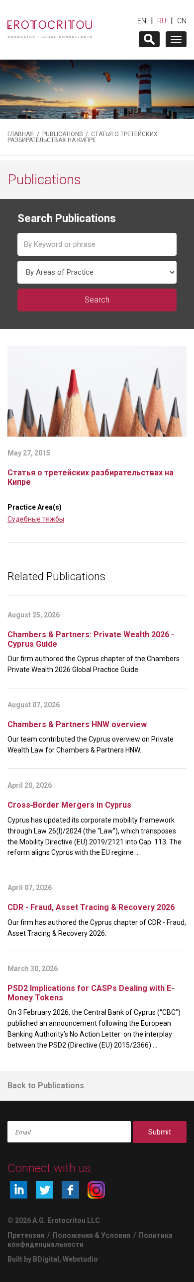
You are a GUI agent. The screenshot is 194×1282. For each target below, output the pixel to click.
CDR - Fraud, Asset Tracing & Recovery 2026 (91, 907)
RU (161, 21)
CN (182, 21)
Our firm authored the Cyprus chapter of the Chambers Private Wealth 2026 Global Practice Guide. (93, 664)
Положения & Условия (92, 1235)
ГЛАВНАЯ (20, 134)
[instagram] (96, 1190)
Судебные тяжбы (35, 519)
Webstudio (80, 1259)
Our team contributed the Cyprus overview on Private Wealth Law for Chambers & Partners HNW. (90, 744)
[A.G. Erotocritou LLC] (49, 24)
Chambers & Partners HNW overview (77, 724)
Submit (159, 1132)
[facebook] (70, 1190)
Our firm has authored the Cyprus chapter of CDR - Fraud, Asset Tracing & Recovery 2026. (96, 927)
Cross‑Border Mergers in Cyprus (69, 805)
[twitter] (44, 1190)
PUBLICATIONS (62, 134)
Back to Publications (45, 1085)
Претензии (25, 1235)
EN (141, 21)
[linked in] (18, 1190)
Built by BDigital (33, 1259)
